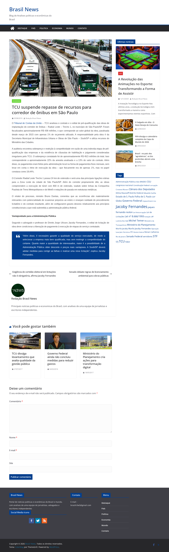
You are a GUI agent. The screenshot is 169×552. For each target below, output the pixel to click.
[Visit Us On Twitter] (38, 519)
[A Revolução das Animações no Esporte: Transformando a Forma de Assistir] (138, 57)
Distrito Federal (136, 193)
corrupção (154, 185)
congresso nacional (124, 185)
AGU (138, 182)
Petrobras (126, 232)
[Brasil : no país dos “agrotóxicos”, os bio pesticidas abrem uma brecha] (124, 160)
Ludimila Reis (120, 221)
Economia (57, 28)
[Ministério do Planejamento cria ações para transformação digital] (96, 334)
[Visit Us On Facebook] (31, 519)
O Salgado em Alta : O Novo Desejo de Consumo (146, 123)
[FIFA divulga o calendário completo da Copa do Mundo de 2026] (124, 141)
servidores (147, 236)
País (33, 28)
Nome (13, 437)
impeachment (148, 201)
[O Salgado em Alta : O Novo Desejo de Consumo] (124, 125)
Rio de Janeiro (121, 236)
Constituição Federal (141, 185)
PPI (131, 232)
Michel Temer (136, 220)
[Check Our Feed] (44, 519)
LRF (152, 217)
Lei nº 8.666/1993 (134, 216)
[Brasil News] (12, 28)
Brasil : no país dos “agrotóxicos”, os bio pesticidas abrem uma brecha (145, 157)
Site (11, 463)
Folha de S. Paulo (143, 196)
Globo (119, 200)
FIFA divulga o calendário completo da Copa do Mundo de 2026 (146, 139)
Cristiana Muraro (122, 189)
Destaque (22, 28)
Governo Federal (132, 200)
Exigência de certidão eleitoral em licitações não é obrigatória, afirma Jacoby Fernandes (34, 273)
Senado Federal (134, 236)
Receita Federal (138, 232)
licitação (147, 217)
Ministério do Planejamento (141, 224)
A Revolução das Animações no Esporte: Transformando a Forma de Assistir (136, 86)
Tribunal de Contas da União (28, 123)
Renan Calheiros (151, 232)
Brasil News (24, 9)
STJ (117, 241)
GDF (153, 197)
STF (155, 236)
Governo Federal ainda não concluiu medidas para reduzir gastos (60, 359)
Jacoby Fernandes (131, 206)
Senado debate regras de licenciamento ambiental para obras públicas (89, 273)
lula (126, 221)
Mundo (70, 28)
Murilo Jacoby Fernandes (139, 228)
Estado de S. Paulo (125, 196)
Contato (82, 28)
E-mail (13, 450)
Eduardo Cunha (150, 193)
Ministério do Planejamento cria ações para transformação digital (94, 360)
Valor (127, 241)
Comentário (16, 401)
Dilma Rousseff (122, 193)
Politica (44, 28)
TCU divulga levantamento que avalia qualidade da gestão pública (23, 359)
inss (154, 201)
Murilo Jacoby (122, 228)
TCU (122, 241)
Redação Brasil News (33, 118)
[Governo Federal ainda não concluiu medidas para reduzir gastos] (60, 334)
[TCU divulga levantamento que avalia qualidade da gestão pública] (25, 334)
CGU (149, 181)
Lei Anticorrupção (139, 212)
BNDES (143, 181)
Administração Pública (126, 181)
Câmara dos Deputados (142, 189)
